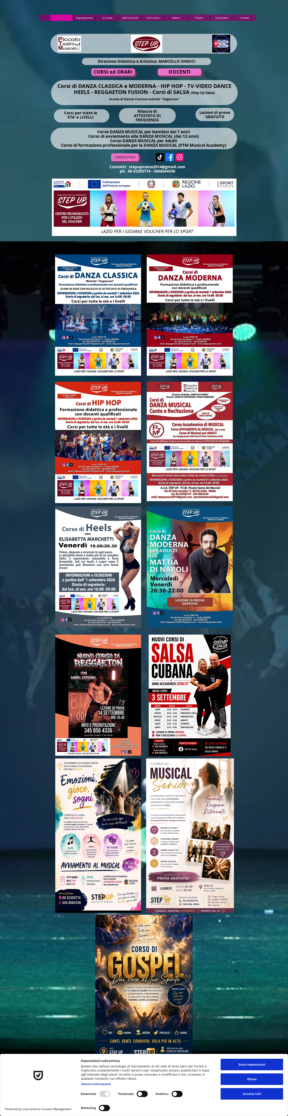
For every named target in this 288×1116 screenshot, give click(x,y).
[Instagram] (180, 157)
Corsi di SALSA (171, 92)
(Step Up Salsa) (203, 92)
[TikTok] (160, 157)
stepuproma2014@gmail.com (157, 166)
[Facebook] (170, 157)
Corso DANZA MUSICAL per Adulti (143, 141)
